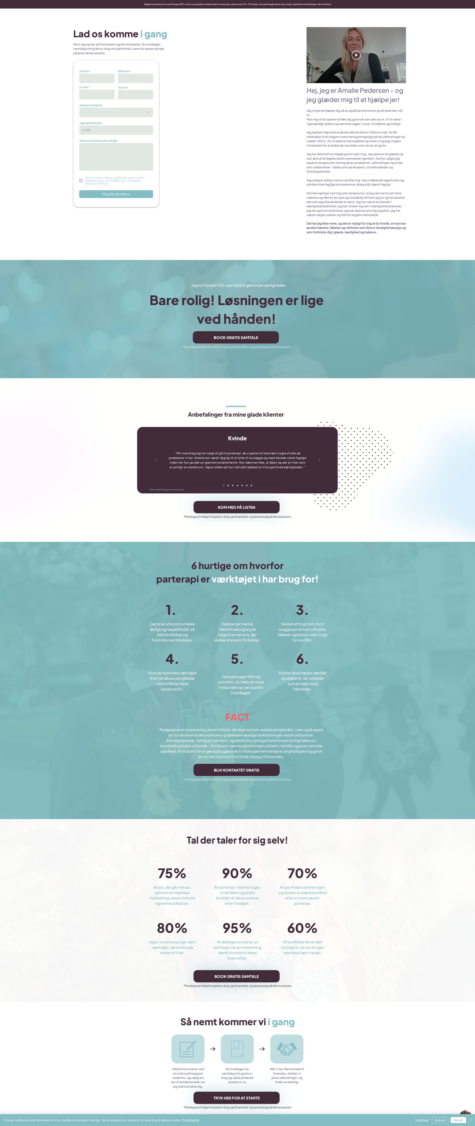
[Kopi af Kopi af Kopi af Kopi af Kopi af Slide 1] (246, 485)
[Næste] (319, 460)
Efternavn (124, 71)
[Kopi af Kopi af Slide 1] (232, 485)
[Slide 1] (223, 485)
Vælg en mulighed (91, 105)
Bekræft (458, 1120)
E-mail (84, 87)
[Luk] (470, 1120)
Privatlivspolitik (190, 1120)
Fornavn (85, 71)
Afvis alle (440, 1120)
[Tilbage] (155, 460)
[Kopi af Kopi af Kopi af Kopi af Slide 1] (242, 485)
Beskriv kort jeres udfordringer (99, 140)
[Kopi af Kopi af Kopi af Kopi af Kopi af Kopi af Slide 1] (251, 485)
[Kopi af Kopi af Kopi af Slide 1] (237, 485)
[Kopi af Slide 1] (228, 485)
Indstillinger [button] (422, 1120)
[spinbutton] (116, 130)
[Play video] (356, 55)
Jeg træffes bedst (91, 123)
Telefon (123, 87)
